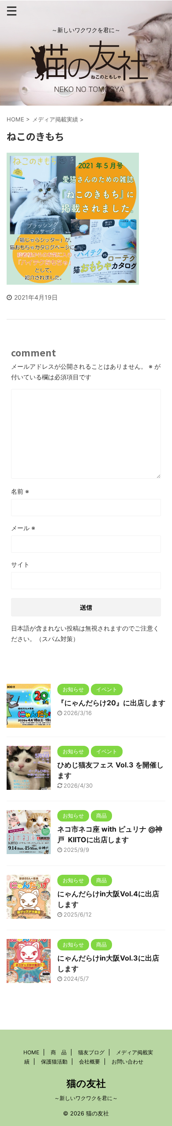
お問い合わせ (127, 1061)
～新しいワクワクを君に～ (86, 1098)
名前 (20, 491)
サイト (20, 564)
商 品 (59, 1052)
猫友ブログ (91, 1052)
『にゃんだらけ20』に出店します (111, 702)
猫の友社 (86, 1083)
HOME (31, 1052)
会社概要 (89, 1061)
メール (23, 528)
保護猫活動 (54, 1061)
